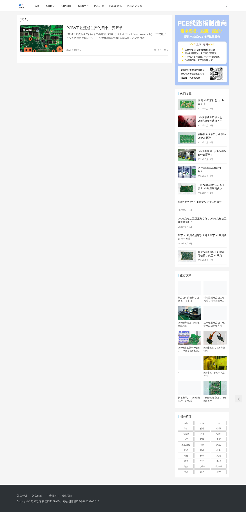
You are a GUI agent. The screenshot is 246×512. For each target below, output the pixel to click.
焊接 (186, 460)
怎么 (218, 444)
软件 (218, 471)
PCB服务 (82, 6)
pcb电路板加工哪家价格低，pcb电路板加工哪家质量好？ (202, 220)
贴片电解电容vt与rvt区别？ (210, 169)
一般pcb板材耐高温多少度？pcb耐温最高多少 (211, 186)
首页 (37, 6)
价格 (202, 428)
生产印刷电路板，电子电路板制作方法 (214, 324)
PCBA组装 (65, 6)
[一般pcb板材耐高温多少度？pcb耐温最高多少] (187, 185)
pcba (202, 422)
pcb (186, 422)
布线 (202, 444)
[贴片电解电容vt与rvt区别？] (187, 168)
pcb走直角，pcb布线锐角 (214, 349)
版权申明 (22, 495)
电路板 (202, 466)
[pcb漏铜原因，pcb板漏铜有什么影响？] (187, 151)
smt (218, 422)
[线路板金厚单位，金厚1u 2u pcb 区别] (187, 134)
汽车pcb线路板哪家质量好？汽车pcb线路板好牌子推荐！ (202, 237)
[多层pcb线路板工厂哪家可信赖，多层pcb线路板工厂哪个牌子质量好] (187, 252)
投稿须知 (67, 495)
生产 (202, 460)
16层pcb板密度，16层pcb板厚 (214, 399)
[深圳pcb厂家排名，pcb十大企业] (187, 100)
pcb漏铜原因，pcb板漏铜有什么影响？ (212, 152)
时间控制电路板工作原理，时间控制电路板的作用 (214, 299)
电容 (218, 460)
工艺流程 (186, 444)
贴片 (202, 471)
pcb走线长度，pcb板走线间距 (189, 324)
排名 (218, 450)
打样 (202, 450)
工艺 (218, 439)
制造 (218, 433)
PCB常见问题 (134, 6)
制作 (202, 433)
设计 (186, 471)
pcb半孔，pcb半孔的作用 (214, 374)
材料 (186, 455)
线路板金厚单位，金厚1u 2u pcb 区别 (212, 135)
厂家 (202, 439)
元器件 (186, 433)
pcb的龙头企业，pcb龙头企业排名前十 (200, 201)
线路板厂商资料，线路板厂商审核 (188, 299)
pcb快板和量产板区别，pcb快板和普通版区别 (211, 119)
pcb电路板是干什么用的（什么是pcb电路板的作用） (189, 349)
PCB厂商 (99, 6)
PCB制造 (50, 6)
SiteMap (57, 501)
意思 (186, 450)
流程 (218, 455)
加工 (186, 439)
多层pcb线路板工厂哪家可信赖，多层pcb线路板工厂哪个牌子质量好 (211, 255)
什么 (186, 428)
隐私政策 (37, 495)
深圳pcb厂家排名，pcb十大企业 (212, 102)
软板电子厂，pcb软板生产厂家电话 (189, 399)
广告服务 (52, 495)
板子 (202, 455)
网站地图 (68, 501)
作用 (218, 428)
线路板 (218, 466)
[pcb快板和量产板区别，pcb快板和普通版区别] (187, 117)
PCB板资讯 (115, 6)
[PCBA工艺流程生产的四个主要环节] (41, 38)
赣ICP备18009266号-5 (86, 501)
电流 (186, 466)
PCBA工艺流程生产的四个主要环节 (94, 27)
